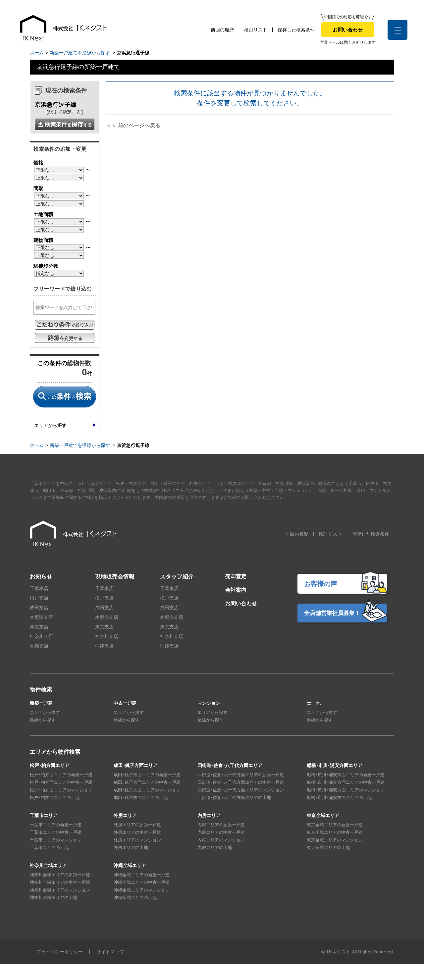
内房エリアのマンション (221, 839)
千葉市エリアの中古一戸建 (55, 832)
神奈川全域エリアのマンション (60, 889)
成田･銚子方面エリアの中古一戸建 (147, 782)
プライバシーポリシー (59, 951)
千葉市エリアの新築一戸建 (55, 824)
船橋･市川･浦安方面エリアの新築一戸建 (346, 774)
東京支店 (39, 626)
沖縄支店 (39, 646)
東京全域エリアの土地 (328, 847)
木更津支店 (41, 617)
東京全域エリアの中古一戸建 (335, 832)
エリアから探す (50, 425)
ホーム (37, 52)
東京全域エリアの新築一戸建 (335, 824)
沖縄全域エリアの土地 (135, 897)
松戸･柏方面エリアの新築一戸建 (61, 774)
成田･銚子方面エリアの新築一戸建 (147, 774)
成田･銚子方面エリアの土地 (141, 797)
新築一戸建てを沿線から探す (80, 52)
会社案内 (235, 590)
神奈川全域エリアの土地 (53, 897)
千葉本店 (39, 588)
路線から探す (43, 720)
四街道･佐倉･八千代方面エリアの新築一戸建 (240, 774)
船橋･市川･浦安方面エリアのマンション (346, 789)
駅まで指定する (64, 112)
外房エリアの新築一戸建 (137, 824)
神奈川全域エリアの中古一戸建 (60, 882)
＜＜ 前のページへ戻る (133, 125)
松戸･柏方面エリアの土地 (55, 797)
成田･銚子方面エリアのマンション (147, 789)
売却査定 (235, 576)
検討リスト (255, 29)
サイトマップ (110, 951)
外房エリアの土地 (131, 847)
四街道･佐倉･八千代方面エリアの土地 (234, 797)
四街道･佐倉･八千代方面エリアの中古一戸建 (240, 782)
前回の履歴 (222, 29)
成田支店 (39, 607)
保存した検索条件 (296, 29)
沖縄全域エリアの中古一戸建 (142, 882)
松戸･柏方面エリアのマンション (61, 789)
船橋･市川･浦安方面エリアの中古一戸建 (346, 782)
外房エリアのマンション (137, 839)
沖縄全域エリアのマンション (142, 889)
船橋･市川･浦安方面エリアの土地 (339, 797)
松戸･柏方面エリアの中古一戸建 (61, 782)
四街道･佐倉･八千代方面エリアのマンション (240, 789)
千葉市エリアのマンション (55, 839)
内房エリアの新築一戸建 (221, 824)
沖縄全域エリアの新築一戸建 (142, 874)
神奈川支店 (41, 636)
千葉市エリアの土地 (49, 847)
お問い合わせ (348, 29)
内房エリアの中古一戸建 (221, 832)
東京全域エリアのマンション (335, 839)
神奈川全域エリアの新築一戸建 (60, 874)
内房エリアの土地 (214, 847)
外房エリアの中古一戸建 (137, 832)
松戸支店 (39, 598)
